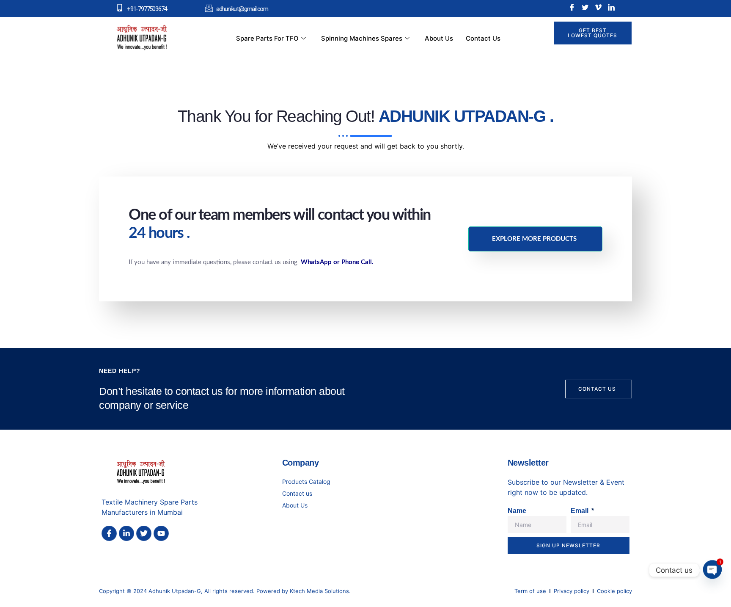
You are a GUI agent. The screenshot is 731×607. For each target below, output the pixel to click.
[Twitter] (585, 7)
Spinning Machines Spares (361, 38)
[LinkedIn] (611, 7)
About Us (439, 38)
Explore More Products (534, 239)
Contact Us (483, 38)
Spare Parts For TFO (267, 38)
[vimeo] (598, 7)
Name (517, 510)
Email (580, 510)
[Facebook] (572, 7)
